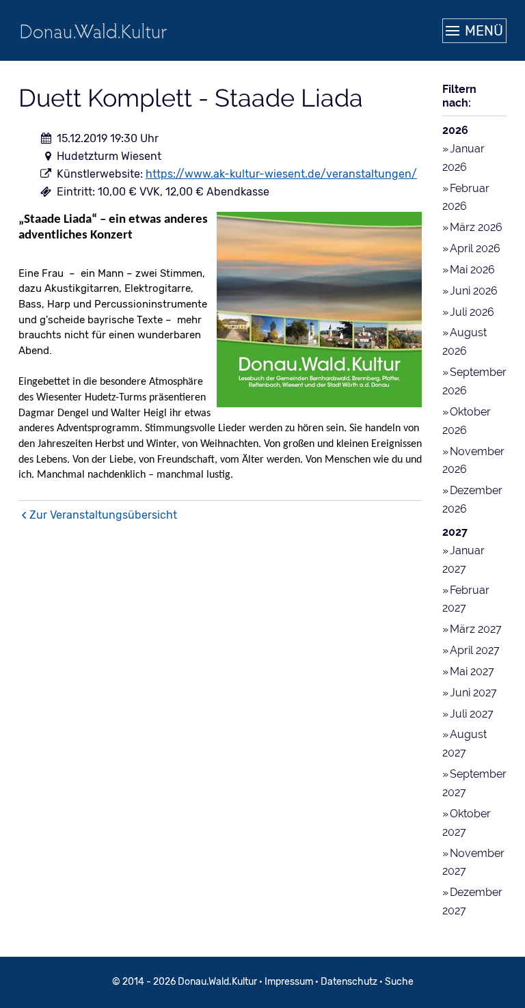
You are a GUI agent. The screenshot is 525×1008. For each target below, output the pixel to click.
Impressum (289, 981)
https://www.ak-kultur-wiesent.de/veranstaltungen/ (281, 173)
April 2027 (475, 650)
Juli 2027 (472, 713)
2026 (455, 130)
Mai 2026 (472, 269)
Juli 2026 (472, 311)
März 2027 (476, 629)
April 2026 (475, 248)
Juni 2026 (474, 290)
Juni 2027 (473, 692)
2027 (455, 532)
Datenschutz (349, 981)
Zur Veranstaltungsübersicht (103, 514)
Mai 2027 (472, 671)
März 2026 (476, 227)
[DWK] (93, 30)
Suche (399, 981)
